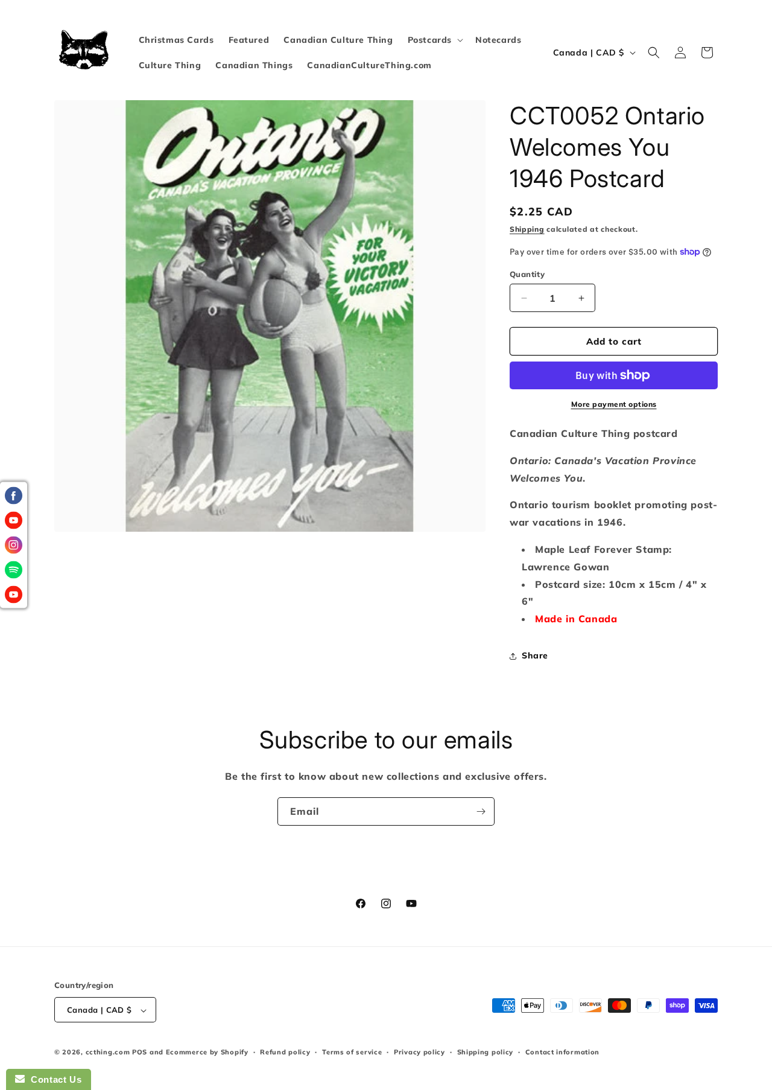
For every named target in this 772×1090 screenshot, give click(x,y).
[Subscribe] (480, 811)
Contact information (562, 1052)
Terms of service (352, 1052)
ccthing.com (108, 1052)
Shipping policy (485, 1052)
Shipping (527, 229)
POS (139, 1052)
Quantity (527, 274)
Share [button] (535, 655)
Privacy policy (419, 1052)
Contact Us (53, 1079)
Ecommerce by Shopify (207, 1052)
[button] (434, 40)
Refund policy (285, 1052)
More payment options (614, 404)
